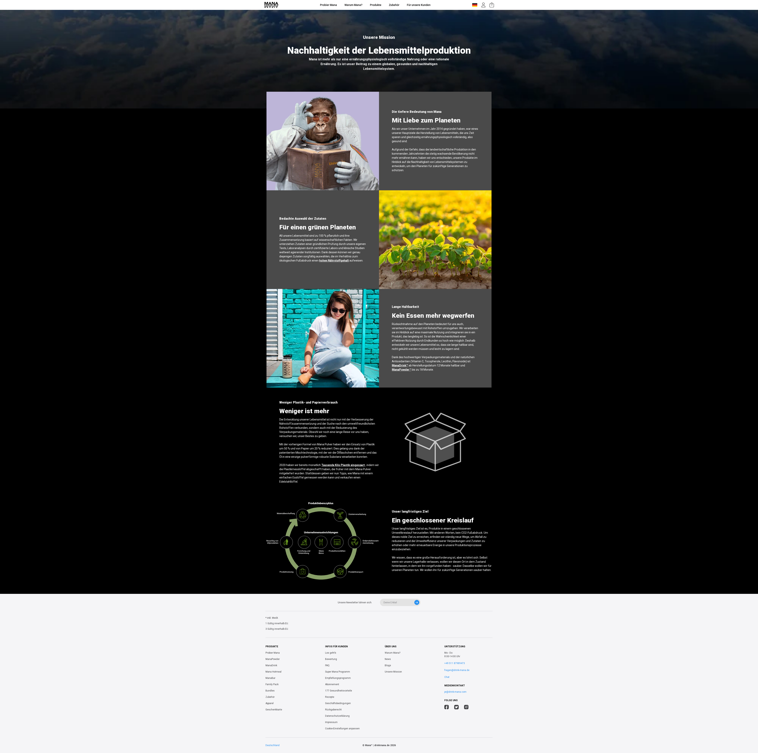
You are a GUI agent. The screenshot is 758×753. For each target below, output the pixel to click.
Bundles (270, 690)
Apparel (269, 703)
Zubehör (394, 5)
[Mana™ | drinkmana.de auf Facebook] (446, 707)
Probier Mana (328, 5)
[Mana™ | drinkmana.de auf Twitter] (456, 707)
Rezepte (329, 697)
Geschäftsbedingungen (338, 703)
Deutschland (272, 745)
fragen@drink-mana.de (456, 670)
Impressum (331, 722)
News (388, 659)
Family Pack (272, 684)
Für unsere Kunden (419, 5)
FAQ (327, 665)
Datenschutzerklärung (337, 716)
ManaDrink (271, 665)
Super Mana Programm (337, 671)
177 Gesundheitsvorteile (338, 690)
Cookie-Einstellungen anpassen (342, 728)
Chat (446, 677)
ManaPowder (272, 659)
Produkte (375, 5)
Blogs (388, 665)
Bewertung (331, 659)
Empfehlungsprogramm (338, 678)
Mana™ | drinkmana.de (377, 745)
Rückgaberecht (333, 709)
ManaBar (270, 678)
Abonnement (332, 684)
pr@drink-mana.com (455, 691)
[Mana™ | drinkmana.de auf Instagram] (466, 707)
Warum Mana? (353, 5)
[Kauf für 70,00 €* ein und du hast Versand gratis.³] (491, 5)
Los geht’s (330, 652)
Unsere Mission (393, 671)
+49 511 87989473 (454, 663)
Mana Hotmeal (273, 671)
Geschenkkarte (273, 709)
